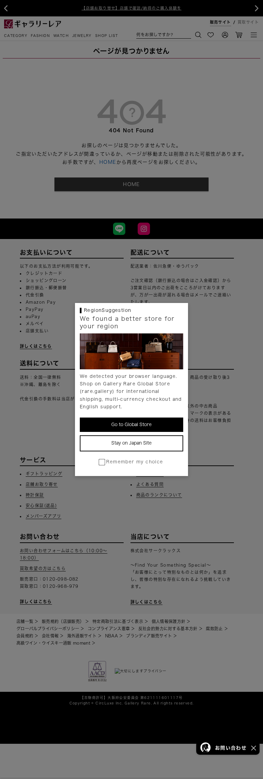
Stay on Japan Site (131, 443)
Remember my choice (134, 462)
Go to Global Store (131, 424)
